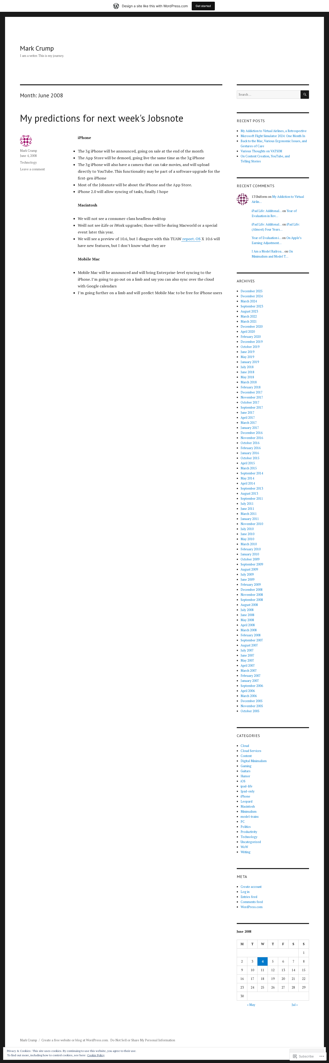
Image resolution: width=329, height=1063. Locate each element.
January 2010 (250, 554)
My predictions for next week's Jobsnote (101, 118)
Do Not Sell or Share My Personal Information (142, 1040)
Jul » (295, 1005)
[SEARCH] (305, 94)
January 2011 (250, 519)
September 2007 (252, 640)
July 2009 (247, 574)
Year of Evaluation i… (266, 238)
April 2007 (248, 665)
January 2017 (250, 427)
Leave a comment (32, 169)
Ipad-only (248, 791)
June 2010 (247, 534)
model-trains (250, 816)
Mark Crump (37, 48)
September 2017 (252, 407)
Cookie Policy (96, 1055)
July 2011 (247, 503)
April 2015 (248, 463)
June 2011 (247, 508)
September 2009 (252, 564)
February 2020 (251, 336)
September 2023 (252, 306)
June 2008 (247, 615)
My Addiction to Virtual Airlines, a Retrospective (274, 131)
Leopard (246, 801)
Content (246, 756)
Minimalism (249, 811)
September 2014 (252, 473)
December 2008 (252, 589)
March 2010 (249, 544)
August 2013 (249, 493)
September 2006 (252, 686)
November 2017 (252, 397)
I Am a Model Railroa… (268, 251)
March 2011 (249, 514)
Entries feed (249, 897)
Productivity (249, 832)
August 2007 (249, 645)
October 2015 (250, 458)
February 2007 (251, 675)
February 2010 (251, 549)
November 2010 (252, 524)
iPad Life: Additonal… (267, 211)
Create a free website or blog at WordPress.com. (75, 1040)
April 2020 (248, 331)
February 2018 (251, 387)
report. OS (191, 238)
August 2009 (249, 569)
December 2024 (252, 296)
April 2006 (248, 691)
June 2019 (247, 352)
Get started (203, 6)
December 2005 (252, 701)
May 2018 (247, 377)
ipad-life (246, 786)
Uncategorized (251, 842)
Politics (246, 826)
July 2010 (247, 529)
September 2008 (252, 600)
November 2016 (252, 438)
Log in (245, 892)
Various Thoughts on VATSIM (261, 151)
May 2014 (247, 478)
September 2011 (252, 498)
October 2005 (250, 711)
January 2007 (250, 680)
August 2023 (249, 311)
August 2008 (249, 605)
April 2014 (248, 483)
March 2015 (249, 468)
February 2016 (251, 448)
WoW (244, 847)
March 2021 (249, 321)
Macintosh (248, 806)
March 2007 (249, 670)
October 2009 (250, 559)
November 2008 (252, 594)
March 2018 (249, 382)
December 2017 (252, 392)
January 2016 (250, 453)
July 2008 (247, 610)
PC (243, 821)
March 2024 (249, 301)
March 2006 (249, 696)
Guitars (245, 771)
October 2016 (250, 443)
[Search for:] (269, 94)
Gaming (246, 766)
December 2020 (252, 326)
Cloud (245, 746)
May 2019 (247, 357)
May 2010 (247, 539)
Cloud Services (251, 751)
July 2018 (247, 367)
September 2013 (252, 488)
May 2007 (247, 660)
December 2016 (252, 433)
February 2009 (251, 584)
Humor (245, 776)
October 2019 (250, 347)
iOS (243, 781)
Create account (251, 886)
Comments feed (252, 902)
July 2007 (247, 650)
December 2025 (252, 291)
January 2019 (250, 362)
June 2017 (247, 412)
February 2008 (251, 635)
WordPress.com (252, 907)
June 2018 (247, 372)
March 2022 (249, 316)
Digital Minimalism (254, 761)
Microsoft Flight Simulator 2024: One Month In (273, 136)
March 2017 (249, 422)
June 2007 (247, 655)
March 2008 (249, 630)
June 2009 (247, 579)
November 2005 (252, 706)
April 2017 (248, 417)
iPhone (245, 796)
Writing (245, 852)
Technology (28, 162)
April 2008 (248, 625)
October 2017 (250, 402)
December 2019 (252, 341)
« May (251, 1005)
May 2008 (247, 620)
